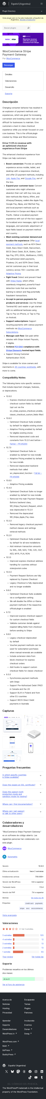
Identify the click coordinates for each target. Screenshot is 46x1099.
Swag (28, 1033)
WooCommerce (13, 58)
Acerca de (7, 999)
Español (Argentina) (17, 1065)
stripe (22, 908)
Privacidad (7, 1012)
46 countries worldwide (25, 367)
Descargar (8, 65)
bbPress (7, 1050)
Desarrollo (9, 87)
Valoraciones (11, 81)
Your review (7, 957)
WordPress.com (10, 1041)
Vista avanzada (9, 915)
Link (8, 178)
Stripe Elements (14, 350)
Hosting (5, 1008)
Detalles (8, 74)
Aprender (6, 1020)
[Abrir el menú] (42, 3)
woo (27, 908)
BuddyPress (9, 1054)
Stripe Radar (16, 281)
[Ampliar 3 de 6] (19, 753)
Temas (27, 1004)
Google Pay (30, 178)
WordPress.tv (9, 1033)
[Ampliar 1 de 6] (19, 718)
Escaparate (29, 999)
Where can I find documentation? (17, 804)
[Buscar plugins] (28, 27)
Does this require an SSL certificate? (18, 785)
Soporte (8, 93)
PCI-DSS (19, 347)
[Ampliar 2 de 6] (19, 739)
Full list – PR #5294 (18, 444)
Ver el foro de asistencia (13, 984)
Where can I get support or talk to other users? (13, 812)
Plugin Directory (8, 11)
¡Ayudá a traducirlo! (27, 20)
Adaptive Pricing (13, 273)
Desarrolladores (9, 1029)
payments (39, 903)
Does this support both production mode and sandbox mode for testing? (14, 794)
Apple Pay (15, 178)
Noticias (6, 1004)
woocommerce (37, 908)
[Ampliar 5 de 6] (40, 731)
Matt (5, 1046)
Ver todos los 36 (37, 898)
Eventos (28, 1025)
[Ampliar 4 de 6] (40, 718)
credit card (29, 903)
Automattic (12, 856)
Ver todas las (38, 957)
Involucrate (29, 1020)
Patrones (28, 1012)
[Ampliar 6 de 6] (40, 745)
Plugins (27, 1008)
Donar (28, 1029)
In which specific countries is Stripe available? (14, 776)
